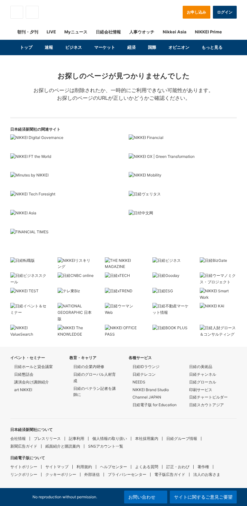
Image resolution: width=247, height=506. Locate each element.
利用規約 (84, 466)
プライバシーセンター (127, 474)
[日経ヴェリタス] (183, 200)
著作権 (203, 466)
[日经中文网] (183, 219)
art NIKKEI (23, 389)
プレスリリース (47, 438)
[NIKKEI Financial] (183, 143)
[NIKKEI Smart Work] (218, 294)
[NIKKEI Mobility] (183, 181)
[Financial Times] (64, 238)
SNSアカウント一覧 (105, 446)
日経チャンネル (202, 374)
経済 (131, 47)
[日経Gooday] (170, 277)
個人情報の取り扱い (109, 438)
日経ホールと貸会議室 (33, 366)
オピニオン (179, 47)
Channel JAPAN (147, 397)
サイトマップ (57, 466)
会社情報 (18, 438)
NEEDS (139, 382)
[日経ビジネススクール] (28, 278)
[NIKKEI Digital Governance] (64, 143)
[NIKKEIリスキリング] (76, 263)
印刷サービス (200, 389)
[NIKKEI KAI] (218, 308)
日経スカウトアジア (206, 404)
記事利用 (76, 438)
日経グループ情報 (181, 438)
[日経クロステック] (123, 277)
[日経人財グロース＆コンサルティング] (218, 331)
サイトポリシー (23, 466)
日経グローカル (202, 382)
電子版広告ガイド (169, 474)
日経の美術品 (200, 366)
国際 (152, 47)
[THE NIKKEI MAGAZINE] (123, 263)
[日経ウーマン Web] (123, 309)
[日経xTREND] (123, 292)
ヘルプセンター (113, 466)
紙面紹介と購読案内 (62, 446)
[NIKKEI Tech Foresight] (64, 200)
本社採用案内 (146, 438)
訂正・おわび (177, 466)
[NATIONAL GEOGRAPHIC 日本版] (76, 312)
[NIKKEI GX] (183, 162)
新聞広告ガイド (23, 446)
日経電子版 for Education (155, 404)
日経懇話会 (23, 374)
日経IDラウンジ (146, 366)
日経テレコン (144, 374)
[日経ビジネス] (170, 262)
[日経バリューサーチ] (28, 331)
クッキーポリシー (60, 474)
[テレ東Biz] (76, 292)
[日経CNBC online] (76, 277)
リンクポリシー (23, 474)
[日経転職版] (28, 262)
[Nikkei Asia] (64, 219)
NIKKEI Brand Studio (151, 389)
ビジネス (73, 47)
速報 (49, 47)
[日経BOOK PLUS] (170, 329)
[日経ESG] (170, 292)
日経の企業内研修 (88, 366)
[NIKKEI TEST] (28, 292)
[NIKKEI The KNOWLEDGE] (76, 331)
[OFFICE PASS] (123, 331)
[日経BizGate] (218, 262)
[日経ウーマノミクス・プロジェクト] (218, 278)
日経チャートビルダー (208, 397)
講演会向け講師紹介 (31, 382)
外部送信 (92, 474)
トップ (26, 47)
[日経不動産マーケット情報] (170, 309)
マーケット (104, 47)
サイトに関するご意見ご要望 (203, 497)
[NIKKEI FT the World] (64, 162)
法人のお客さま (206, 474)
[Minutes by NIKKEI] (64, 181)
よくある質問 (146, 466)
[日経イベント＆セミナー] (28, 309)
